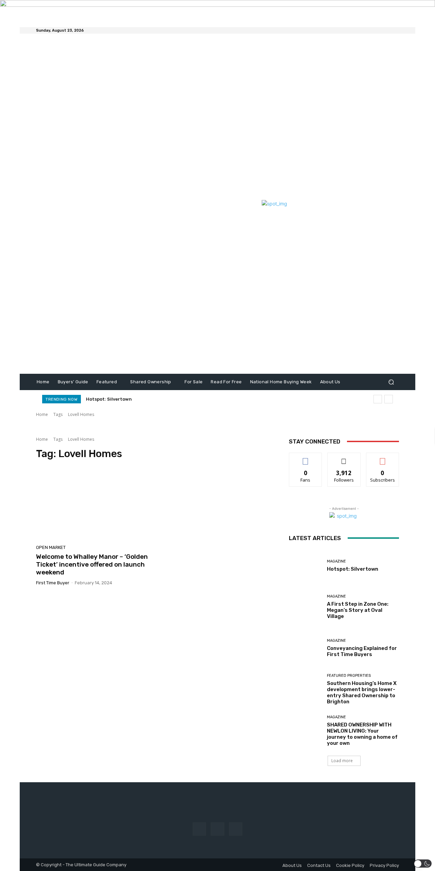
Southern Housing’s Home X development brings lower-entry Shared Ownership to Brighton (362, 692)
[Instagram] (217, 829)
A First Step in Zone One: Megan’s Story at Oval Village (357, 610)
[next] (388, 399)
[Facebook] (199, 829)
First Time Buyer (52, 582)
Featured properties (349, 675)
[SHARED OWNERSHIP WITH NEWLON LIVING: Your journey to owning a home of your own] (305, 730)
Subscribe (382, 457)
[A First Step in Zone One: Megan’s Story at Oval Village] (305, 606)
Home (42, 414)
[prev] (377, 399)
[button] (391, 382)
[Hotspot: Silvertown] (305, 565)
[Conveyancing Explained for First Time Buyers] (305, 648)
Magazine (336, 561)
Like (306, 457)
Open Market (51, 547)
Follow (344, 457)
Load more (342, 761)
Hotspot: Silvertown (109, 399)
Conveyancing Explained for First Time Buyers (362, 651)
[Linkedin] (235, 829)
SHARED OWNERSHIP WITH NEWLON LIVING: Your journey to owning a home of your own (182, 399)
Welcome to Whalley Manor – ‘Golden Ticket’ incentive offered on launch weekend (92, 564)
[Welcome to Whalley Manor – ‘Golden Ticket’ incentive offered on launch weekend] (93, 504)
